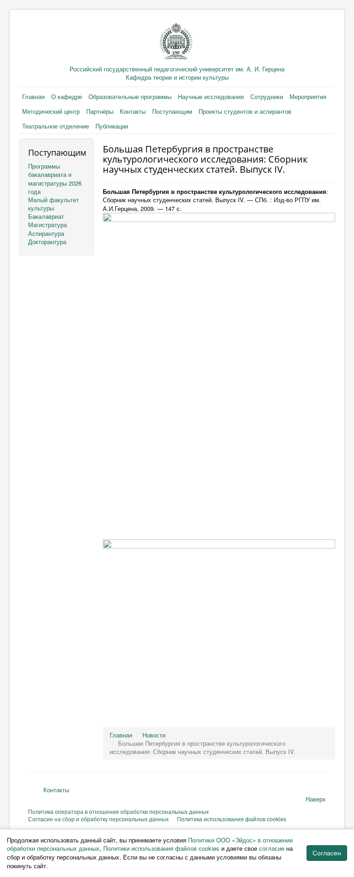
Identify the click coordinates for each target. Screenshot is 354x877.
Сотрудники (266, 96)
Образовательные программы (129, 96)
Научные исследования (211, 96)
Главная (33, 96)
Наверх (316, 799)
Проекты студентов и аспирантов (245, 111)
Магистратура (47, 224)
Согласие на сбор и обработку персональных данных (98, 819)
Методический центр (51, 111)
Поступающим (172, 111)
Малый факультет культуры (53, 203)
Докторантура (47, 241)
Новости (153, 735)
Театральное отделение (55, 126)
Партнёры (99, 111)
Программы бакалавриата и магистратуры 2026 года (55, 179)
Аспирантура (46, 233)
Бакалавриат (46, 216)
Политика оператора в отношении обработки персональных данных (118, 811)
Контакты (133, 111)
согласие (271, 848)
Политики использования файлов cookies (161, 848)
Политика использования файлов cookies (231, 819)
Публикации (111, 126)
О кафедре (66, 96)
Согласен (327, 853)
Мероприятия (307, 96)
